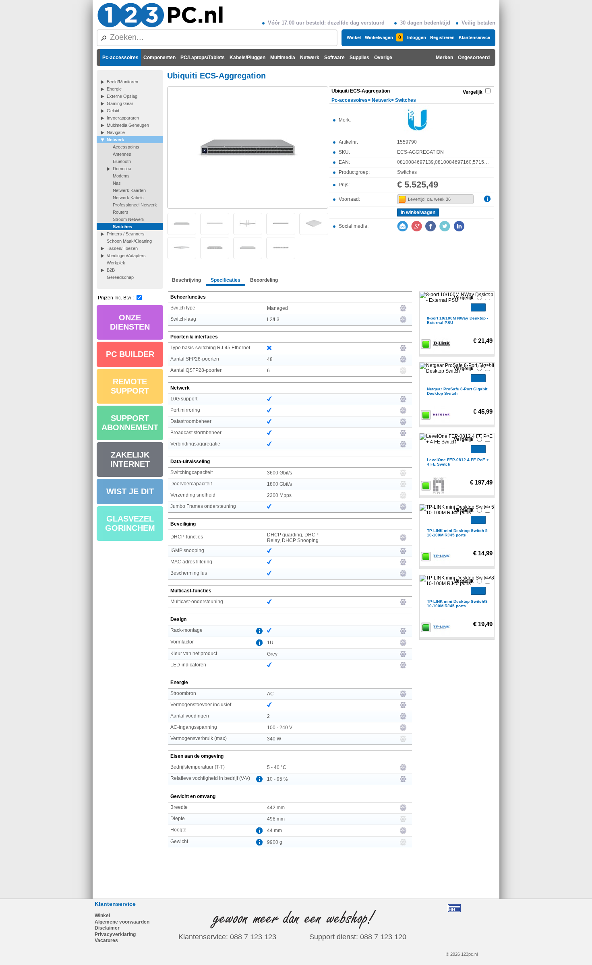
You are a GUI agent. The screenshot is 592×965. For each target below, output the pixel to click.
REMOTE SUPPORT (130, 386)
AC (270, 694)
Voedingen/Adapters (126, 255)
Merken (444, 57)
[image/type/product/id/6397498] (248, 147)
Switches (122, 226)
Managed (277, 308)
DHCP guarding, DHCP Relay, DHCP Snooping (293, 537)
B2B (111, 270)
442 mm (276, 807)
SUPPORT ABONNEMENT (129, 423)
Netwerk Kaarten (129, 190)
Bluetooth (122, 161)
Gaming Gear (120, 103)
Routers (120, 212)
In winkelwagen (418, 212)
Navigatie (116, 132)
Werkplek (116, 262)
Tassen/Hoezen (122, 248)
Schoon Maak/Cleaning (129, 241)
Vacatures (106, 940)
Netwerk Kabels (128, 197)
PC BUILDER (130, 354)
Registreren (442, 37)
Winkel (354, 37)
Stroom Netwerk (129, 219)
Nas (117, 183)
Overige (383, 57)
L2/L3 (273, 319)
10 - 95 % (277, 779)
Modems (121, 175)
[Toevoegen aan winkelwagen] (478, 307)
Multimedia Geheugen (128, 125)
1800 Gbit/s (279, 484)
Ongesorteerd (474, 57)
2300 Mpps (279, 495)
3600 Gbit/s (279, 473)
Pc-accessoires (120, 57)
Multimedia (282, 57)
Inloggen (416, 37)
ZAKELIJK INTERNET (130, 459)
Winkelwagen (383, 37)
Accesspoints (126, 146)
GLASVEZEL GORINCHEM (130, 523)
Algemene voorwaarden (122, 922)
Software (334, 57)
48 (270, 359)
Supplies (359, 57)
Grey (272, 654)
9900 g (274, 842)
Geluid (113, 110)
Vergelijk (472, 92)
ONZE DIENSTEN (130, 322)
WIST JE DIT (130, 491)
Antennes (122, 154)
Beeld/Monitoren (122, 81)
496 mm (276, 819)
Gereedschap (120, 277)
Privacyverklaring (115, 934)
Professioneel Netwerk (135, 204)
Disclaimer (107, 928)
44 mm (274, 830)
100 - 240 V (279, 727)
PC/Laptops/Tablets (202, 57)
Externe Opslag (122, 96)
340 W (274, 739)
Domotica (122, 168)
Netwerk (309, 57)
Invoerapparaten (123, 117)
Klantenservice (474, 37)
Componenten (159, 57)
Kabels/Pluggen (247, 57)
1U (270, 642)
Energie (114, 89)
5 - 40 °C (276, 767)
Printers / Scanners (126, 233)
